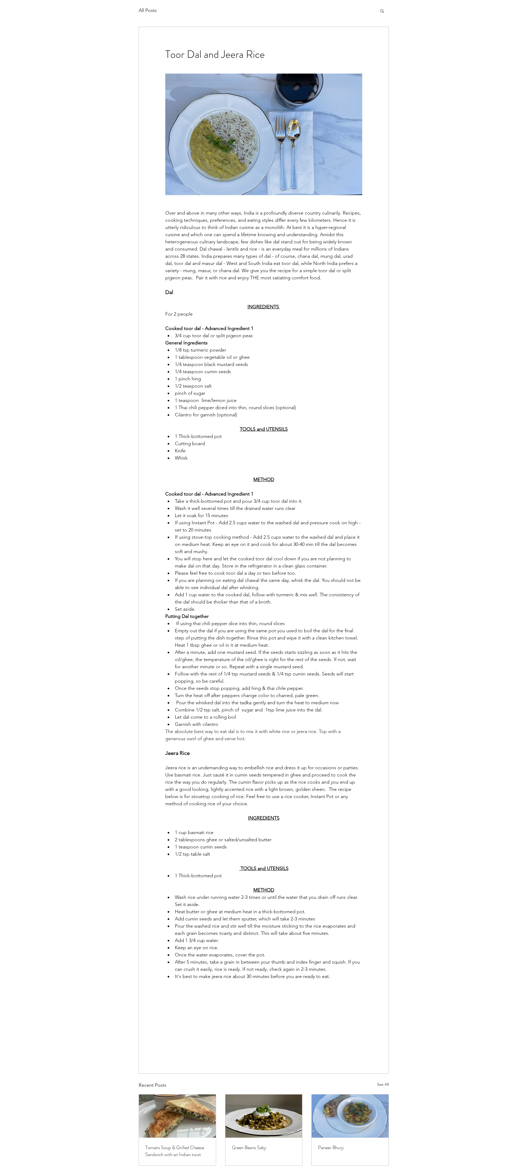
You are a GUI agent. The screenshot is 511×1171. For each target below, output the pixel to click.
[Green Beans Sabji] (263, 1116)
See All (383, 1084)
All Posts (148, 10)
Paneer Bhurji (331, 1147)
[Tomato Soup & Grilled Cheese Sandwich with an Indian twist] (177, 1116)
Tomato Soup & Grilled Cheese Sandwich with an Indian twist (174, 1151)
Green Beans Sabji (249, 1147)
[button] (382, 11)
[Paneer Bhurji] (350, 1116)
